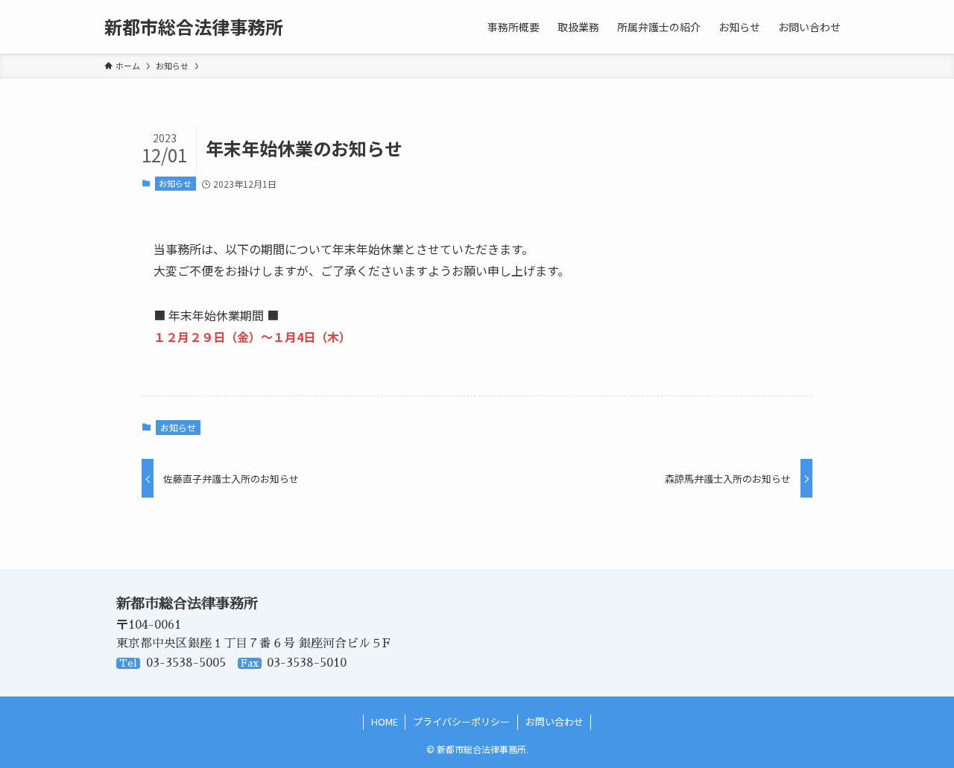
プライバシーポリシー (461, 721)
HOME (384, 721)
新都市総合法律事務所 (193, 27)
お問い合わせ (554, 721)
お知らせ (175, 183)
